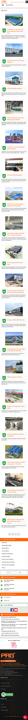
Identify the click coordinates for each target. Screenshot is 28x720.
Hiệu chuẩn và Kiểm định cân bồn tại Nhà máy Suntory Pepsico (15, 521)
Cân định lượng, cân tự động (8, 562)
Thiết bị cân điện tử (6, 556)
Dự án (5, 10)
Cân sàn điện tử (5, 548)
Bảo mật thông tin (4, 710)
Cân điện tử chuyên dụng (7, 553)
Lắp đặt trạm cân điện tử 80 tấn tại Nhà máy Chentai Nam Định (15, 31)
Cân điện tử (4, 542)
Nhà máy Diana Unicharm (15, 377)
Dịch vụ (3, 567)
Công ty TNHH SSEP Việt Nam (16, 320)
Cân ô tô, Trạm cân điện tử (7, 559)
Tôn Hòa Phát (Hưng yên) (15, 175)
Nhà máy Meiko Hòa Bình (15, 88)
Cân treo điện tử (5, 550)
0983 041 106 (10, 605)
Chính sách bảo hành (5, 682)
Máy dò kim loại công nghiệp (8, 564)
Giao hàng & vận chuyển (6, 686)
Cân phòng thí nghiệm (6, 545)
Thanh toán (3, 689)
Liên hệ (2, 704)
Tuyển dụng (3, 707)
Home (2, 10)
